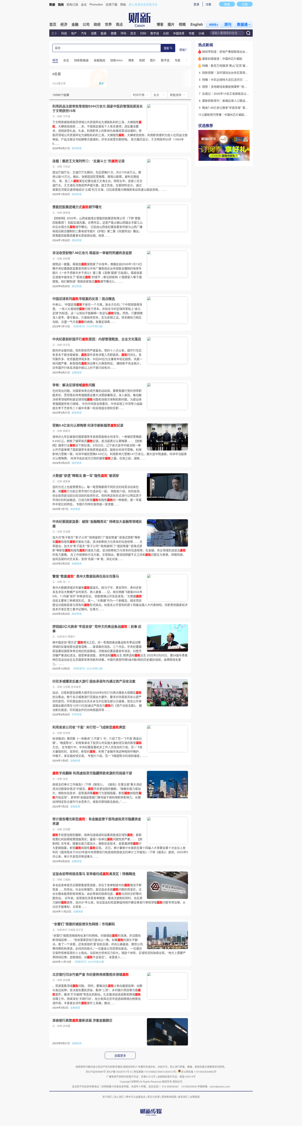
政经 (97, 24)
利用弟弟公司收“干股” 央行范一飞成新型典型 (89, 727)
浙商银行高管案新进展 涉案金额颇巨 (82, 1020)
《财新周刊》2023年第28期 (88, 961)
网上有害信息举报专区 (143, 4)
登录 (196, 4)
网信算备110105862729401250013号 (155, 1071)
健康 (113, 33)
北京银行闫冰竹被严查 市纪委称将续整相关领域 (90, 974)
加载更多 (120, 1055)
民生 (133, 33)
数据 (52, 4)
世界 (108, 24)
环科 (123, 33)
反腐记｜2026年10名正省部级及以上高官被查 (231, 93)
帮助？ (183, 50)
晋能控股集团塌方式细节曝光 (77, 207)
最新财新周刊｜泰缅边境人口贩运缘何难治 (229, 100)
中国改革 (178, 33)
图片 (171, 24)
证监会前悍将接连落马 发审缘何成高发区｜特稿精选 (93, 874)
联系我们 (183, 1096)
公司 (86, 24)
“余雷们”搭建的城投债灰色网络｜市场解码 (83, 924)
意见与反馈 (153, 1096)
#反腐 (56, 73)
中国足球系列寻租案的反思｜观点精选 (83, 298)
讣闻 (201, 33)
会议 (84, 4)
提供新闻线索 (168, 1096)
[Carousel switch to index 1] (239, 156)
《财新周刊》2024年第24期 (87, 668)
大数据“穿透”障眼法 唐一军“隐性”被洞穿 (85, 475)
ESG (143, 33)
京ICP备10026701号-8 (119, 1071)
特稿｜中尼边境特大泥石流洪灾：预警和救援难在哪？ (236, 79)
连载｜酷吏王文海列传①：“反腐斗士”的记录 (88, 161)
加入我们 (119, 1096)
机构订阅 (72, 4)
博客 (160, 24)
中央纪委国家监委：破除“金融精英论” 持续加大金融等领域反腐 (97, 523)
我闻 (61, 4)
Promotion (96, 4)
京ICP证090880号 (96, 1071)
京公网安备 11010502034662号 (199, 1071)
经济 (63, 24)
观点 (119, 24)
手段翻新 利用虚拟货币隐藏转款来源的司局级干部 (92, 773)
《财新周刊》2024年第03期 (87, 326)
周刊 (227, 24)
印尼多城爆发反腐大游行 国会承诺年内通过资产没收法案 (93, 681)
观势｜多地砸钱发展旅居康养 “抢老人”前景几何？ (233, 86)
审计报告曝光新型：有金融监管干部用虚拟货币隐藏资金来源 (96, 821)
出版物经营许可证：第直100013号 (176, 1076)
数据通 (242, 24)
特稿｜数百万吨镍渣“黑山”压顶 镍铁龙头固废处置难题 (236, 65)
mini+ (213, 24)
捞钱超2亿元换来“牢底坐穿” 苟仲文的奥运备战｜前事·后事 (96, 628)
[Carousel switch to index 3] (246, 156)
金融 (74, 24)
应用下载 (111, 4)
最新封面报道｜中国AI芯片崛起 (222, 58)
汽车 (84, 33)
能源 (104, 33)
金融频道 (77, 372)
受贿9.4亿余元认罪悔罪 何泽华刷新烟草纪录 (87, 425)
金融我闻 (75, 806)
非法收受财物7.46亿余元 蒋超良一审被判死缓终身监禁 (92, 253)
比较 (166, 33)
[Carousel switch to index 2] (242, 156)
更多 (54, 33)
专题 (191, 33)
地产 (74, 33)
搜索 (166, 48)
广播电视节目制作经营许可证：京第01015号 (131, 1076)
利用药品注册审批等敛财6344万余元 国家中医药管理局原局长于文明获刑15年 (97, 108)
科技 (64, 33)
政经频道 (77, 148)
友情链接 (195, 1096)
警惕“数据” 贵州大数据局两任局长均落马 (85, 576)
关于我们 (107, 1096)
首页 (52, 24)
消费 (94, 33)
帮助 (123, 4)
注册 (208, 4)
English (196, 24)
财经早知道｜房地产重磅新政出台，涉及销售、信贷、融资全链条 (244, 51)
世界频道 (77, 714)
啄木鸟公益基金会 (136, 1096)
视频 (182, 24)
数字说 (154, 33)
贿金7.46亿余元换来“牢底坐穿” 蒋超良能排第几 (232, 107)
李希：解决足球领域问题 (73, 385)
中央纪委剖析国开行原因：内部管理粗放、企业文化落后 (96, 339)
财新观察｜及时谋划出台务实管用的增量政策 (231, 72)
